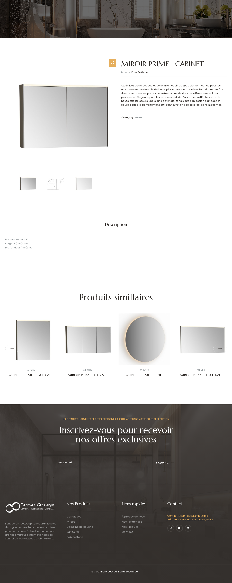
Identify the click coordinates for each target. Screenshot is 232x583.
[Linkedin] (188, 528)
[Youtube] (179, 528)
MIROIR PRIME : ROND (144, 375)
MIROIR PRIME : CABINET (87, 375)
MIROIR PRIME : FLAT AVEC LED (31, 377)
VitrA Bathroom (140, 72)
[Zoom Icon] (112, 63)
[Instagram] (170, 528)
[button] (12, 348)
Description (116, 224)
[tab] (116, 224)
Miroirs (138, 118)
